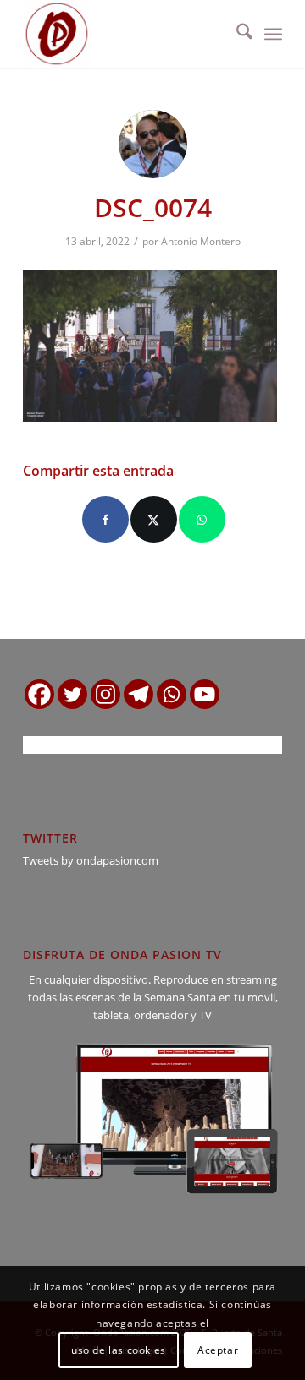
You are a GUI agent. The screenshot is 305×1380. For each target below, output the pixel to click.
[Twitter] (72, 694)
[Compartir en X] (153, 519)
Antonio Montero (201, 241)
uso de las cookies (118, 1350)
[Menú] (273, 34)
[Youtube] (204, 694)
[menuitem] (235, 34)
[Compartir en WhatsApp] (202, 519)
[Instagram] (105, 694)
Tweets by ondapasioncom (90, 860)
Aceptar (217, 1350)
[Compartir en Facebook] (105, 519)
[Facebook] (39, 694)
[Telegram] (138, 694)
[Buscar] (235, 34)
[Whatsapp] (171, 694)
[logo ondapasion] (126, 34)
